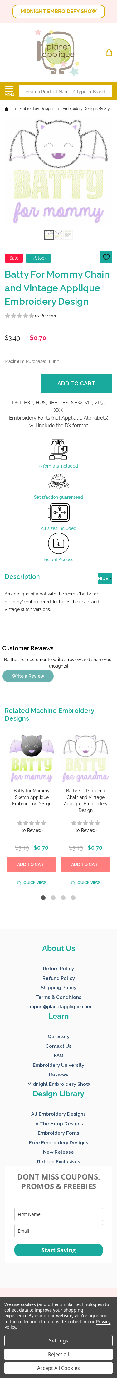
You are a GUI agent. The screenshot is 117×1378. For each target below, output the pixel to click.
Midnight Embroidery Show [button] (58, 1084)
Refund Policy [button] (58, 978)
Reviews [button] (58, 1074)
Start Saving (58, 1250)
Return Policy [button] (58, 968)
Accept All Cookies (58, 1368)
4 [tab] (73, 898)
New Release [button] (58, 1152)
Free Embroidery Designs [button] (58, 1143)
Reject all (58, 1354)
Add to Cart (76, 383)
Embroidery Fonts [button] (58, 1133)
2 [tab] (53, 898)
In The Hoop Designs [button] (58, 1124)
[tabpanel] (32, 811)
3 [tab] (63, 898)
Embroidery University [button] (58, 1065)
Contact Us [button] (58, 1046)
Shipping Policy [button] (58, 987)
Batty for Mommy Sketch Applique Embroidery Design (31, 797)
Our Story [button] (59, 1036)
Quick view (34, 882)
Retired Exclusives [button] (58, 1162)
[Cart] (109, 52)
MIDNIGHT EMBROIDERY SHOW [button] (59, 11)
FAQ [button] (58, 1055)
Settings (58, 1340)
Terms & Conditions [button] (58, 997)
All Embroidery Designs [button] (58, 1114)
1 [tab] (43, 898)
